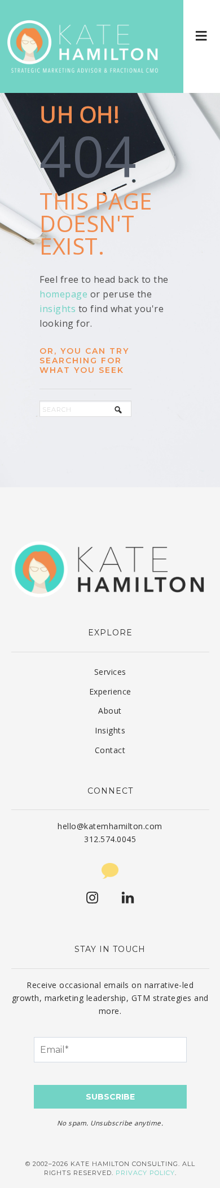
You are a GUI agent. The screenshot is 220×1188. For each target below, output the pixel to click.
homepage (63, 294)
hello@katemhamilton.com (110, 826)
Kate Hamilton (84, 46)
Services (110, 671)
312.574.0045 (110, 839)
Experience (110, 691)
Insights (110, 730)
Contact (110, 750)
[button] (201, 35)
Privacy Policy (145, 1173)
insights (57, 308)
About (110, 710)
